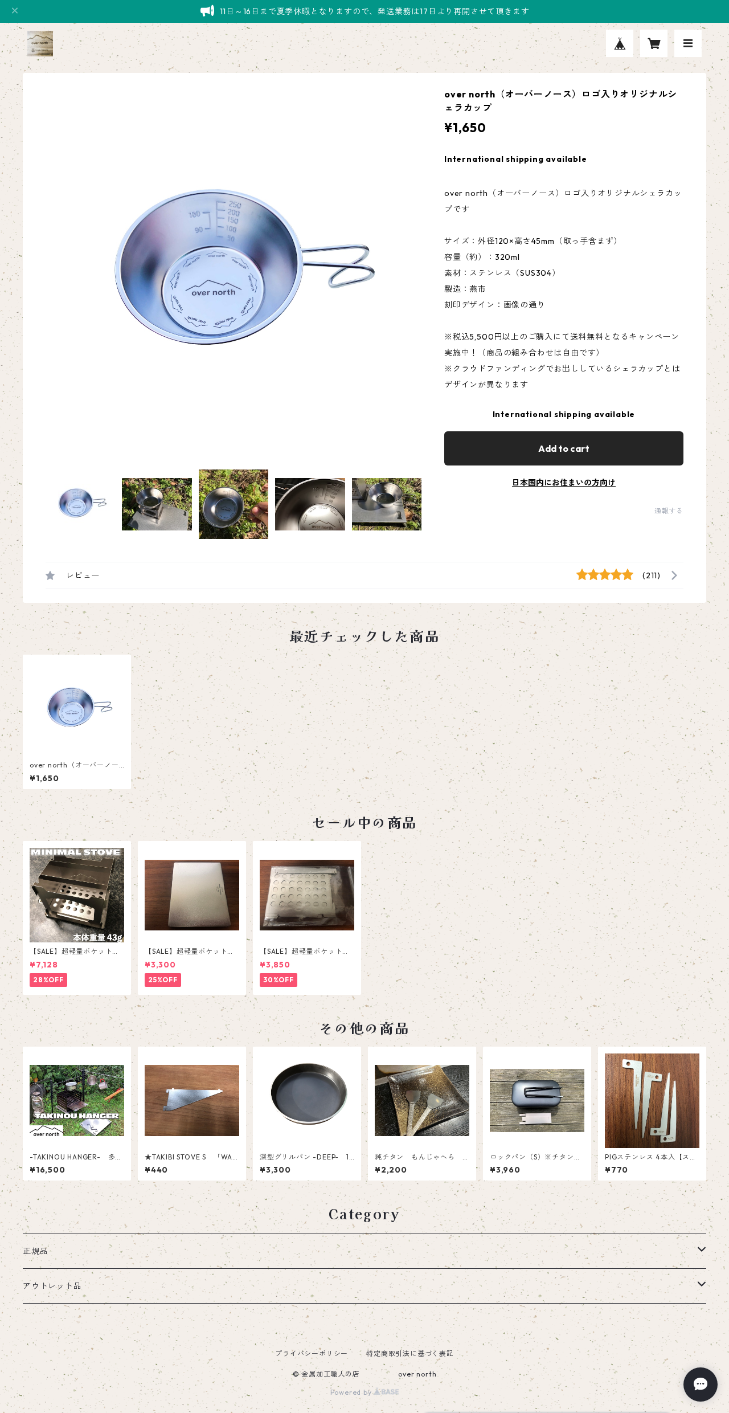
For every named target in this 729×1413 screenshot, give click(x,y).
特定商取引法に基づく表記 (410, 1353)
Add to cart (563, 448)
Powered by (352, 1392)
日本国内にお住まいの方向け (564, 482)
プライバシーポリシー (311, 1353)
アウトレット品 (52, 1286)
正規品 (35, 1251)
